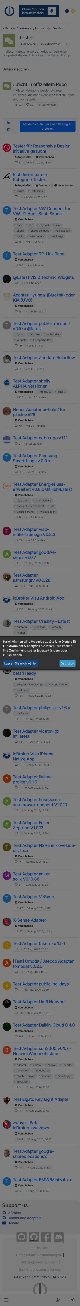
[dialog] (40, 653)
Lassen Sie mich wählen (20, 663)
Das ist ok (67, 663)
